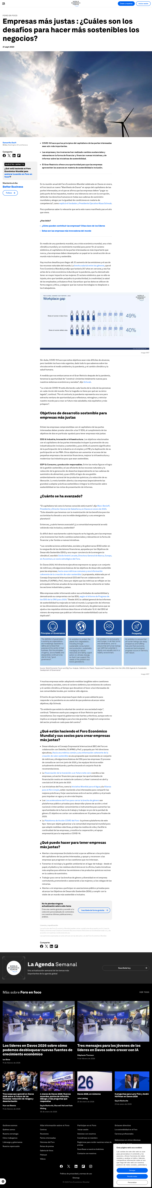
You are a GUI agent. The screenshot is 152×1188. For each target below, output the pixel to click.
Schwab (87, 382)
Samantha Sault (9, 143)
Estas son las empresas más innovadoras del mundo (66, 231)
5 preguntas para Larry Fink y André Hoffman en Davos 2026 (132, 1095)
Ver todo (144, 992)
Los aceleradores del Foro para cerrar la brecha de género (72, 800)
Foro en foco (10, 16)
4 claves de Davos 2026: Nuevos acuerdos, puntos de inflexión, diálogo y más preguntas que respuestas (55, 1097)
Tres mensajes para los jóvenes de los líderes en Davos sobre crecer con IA (109, 1047)
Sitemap (76, 1178)
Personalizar (132, 1182)
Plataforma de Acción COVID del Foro (62, 820)
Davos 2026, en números (89, 1094)
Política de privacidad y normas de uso (76, 1174)
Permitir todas (132, 1176)
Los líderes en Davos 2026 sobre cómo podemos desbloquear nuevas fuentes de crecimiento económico (37, 1049)
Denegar (132, 1170)
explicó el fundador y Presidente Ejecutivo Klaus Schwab (85, 203)
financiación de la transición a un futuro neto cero (68, 773)
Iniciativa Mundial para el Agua (86, 786)
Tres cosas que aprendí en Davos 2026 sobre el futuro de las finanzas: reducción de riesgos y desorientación (18, 1097)
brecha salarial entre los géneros (89, 265)
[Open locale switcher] (3, 1181)
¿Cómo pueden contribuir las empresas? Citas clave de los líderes (73, 226)
